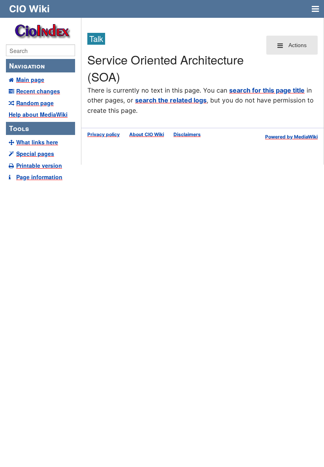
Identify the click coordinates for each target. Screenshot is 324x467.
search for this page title (267, 90)
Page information (39, 177)
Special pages (35, 154)
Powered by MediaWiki (291, 137)
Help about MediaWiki (38, 114)
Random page (35, 103)
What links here (37, 142)
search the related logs (171, 100)
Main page (30, 80)
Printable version (39, 165)
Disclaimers (187, 134)
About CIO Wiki (146, 134)
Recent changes (38, 91)
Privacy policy (103, 134)
